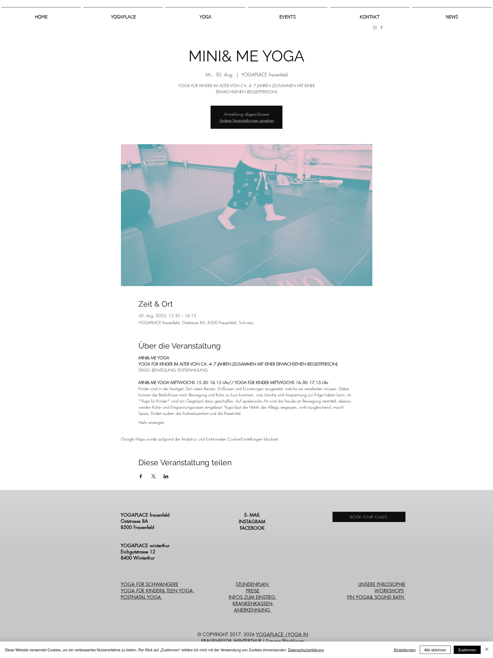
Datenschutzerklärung (306, 649)
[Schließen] (487, 650)
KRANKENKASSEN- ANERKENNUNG (253, 606)
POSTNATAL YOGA (142, 597)
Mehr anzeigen (151, 422)
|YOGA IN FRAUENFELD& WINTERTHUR (254, 637)
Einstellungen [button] (405, 649)
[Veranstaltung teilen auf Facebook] (140, 476)
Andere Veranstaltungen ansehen (246, 120)
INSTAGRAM (253, 521)
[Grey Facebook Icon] (381, 27)
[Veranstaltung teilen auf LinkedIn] (166, 476)
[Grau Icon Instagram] (374, 27)
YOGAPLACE (270, 634)
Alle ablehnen (435, 649)
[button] (123, 15)
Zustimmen (467, 649)
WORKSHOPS (389, 591)
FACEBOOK (253, 528)
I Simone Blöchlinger (283, 641)
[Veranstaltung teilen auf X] (153, 476)
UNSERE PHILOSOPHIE (381, 584)
